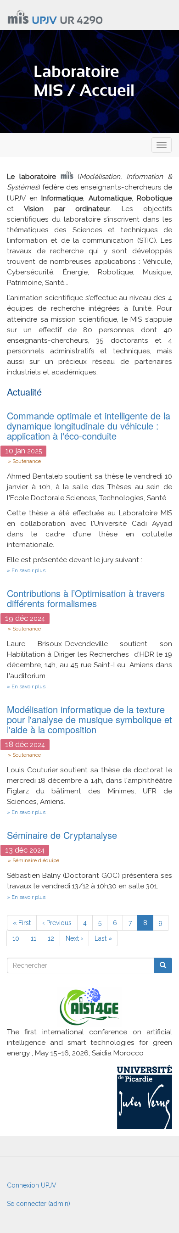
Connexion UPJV (31, 1185)
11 (36, 938)
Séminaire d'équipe (35, 860)
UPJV (44, 21)
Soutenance (26, 461)
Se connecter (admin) (38, 1203)
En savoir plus (28, 570)
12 (54, 938)
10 (18, 938)
